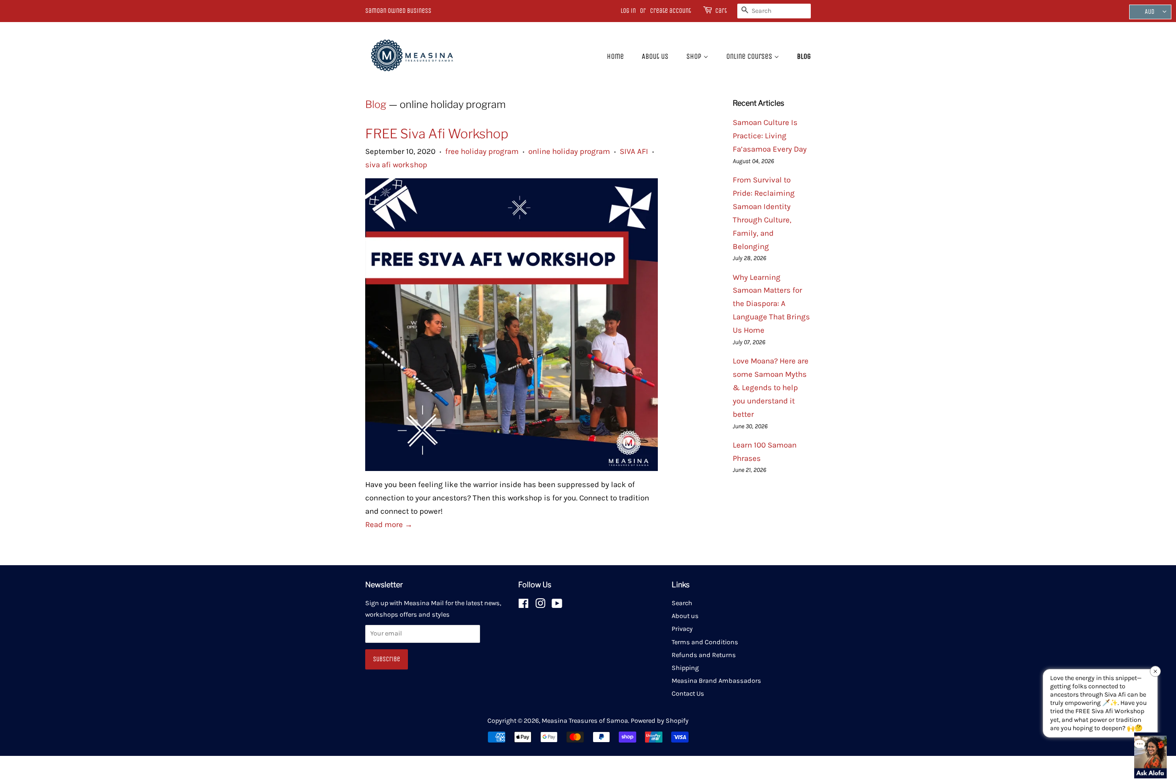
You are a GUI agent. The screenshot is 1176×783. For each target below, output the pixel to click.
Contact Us (688, 694)
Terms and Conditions (705, 642)
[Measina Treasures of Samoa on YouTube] (557, 605)
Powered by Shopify (660, 721)
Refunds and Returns (704, 655)
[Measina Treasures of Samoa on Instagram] (540, 605)
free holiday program (482, 151)
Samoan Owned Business (398, 11)
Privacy (682, 629)
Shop (694, 56)
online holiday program (569, 151)
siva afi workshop (396, 164)
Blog (804, 56)
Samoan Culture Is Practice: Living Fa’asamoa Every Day (770, 135)
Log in (628, 11)
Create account (670, 11)
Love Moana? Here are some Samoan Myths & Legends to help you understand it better (770, 387)
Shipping (685, 668)
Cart (721, 11)
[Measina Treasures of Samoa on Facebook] (523, 605)
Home (615, 56)
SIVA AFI (634, 151)
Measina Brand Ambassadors (716, 681)
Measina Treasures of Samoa (585, 721)
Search (682, 603)
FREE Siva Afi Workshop (437, 134)
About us (655, 56)
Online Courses (750, 56)
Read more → (389, 524)
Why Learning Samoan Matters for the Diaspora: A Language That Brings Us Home (771, 303)
